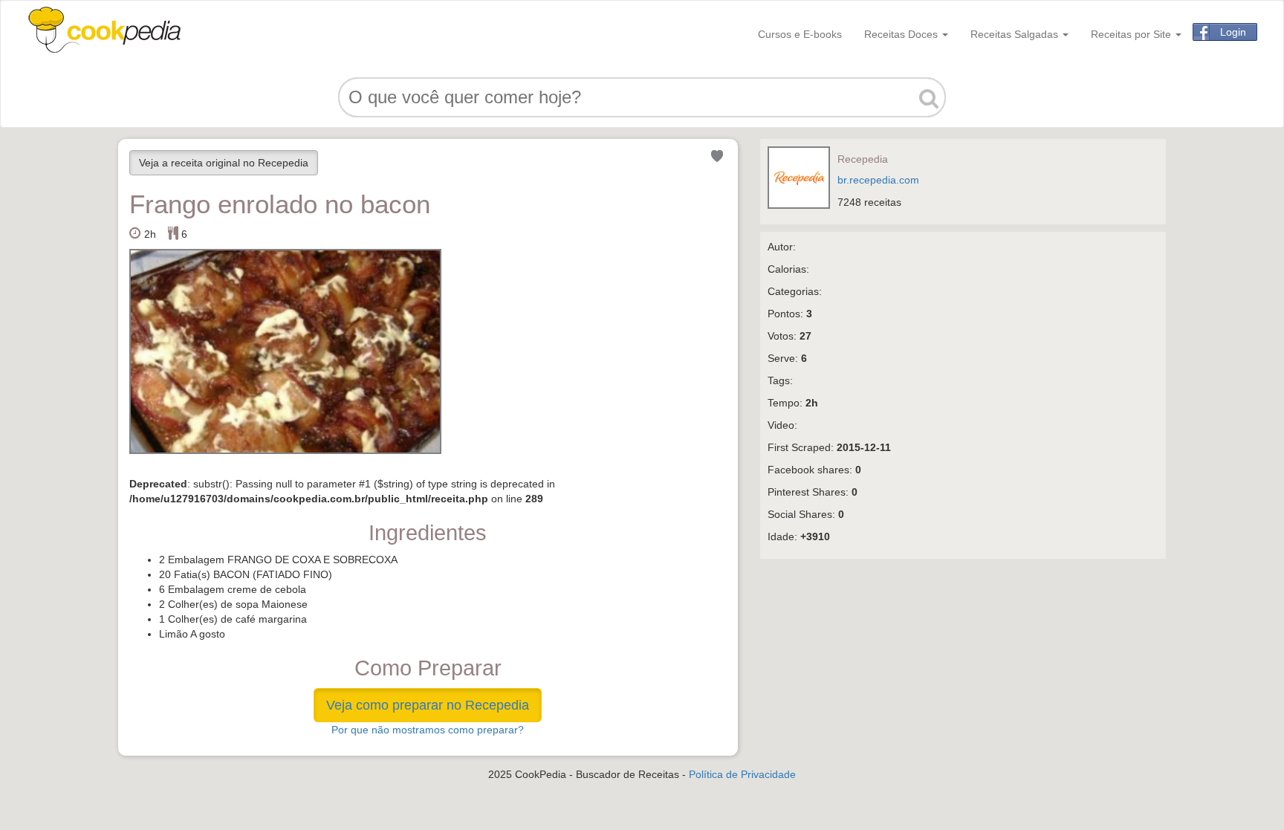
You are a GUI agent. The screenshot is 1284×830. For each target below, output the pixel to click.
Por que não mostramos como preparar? (427, 730)
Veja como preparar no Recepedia (427, 705)
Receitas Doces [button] (902, 34)
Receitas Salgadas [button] (1015, 34)
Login (1233, 32)
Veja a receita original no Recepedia (223, 163)
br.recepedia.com (878, 180)
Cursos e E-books (800, 34)
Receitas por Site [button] (1132, 34)
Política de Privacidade (742, 774)
